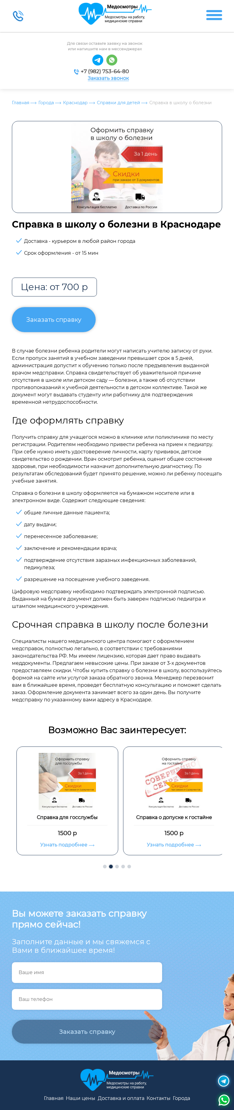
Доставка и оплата (121, 1098)
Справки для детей (118, 102)
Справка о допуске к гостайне (170, 817)
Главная (20, 102)
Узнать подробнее (61, 845)
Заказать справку (53, 319)
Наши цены (80, 1098)
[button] (105, 866)
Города (46, 102)
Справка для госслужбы (63, 817)
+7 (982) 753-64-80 (105, 71)
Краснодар (75, 102)
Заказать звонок (108, 78)
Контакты (159, 1098)
